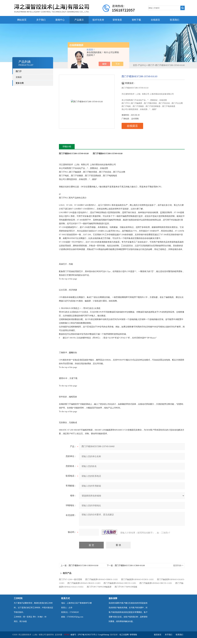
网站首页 (21, 20)
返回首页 (157, 635)
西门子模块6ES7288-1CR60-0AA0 (130, 565)
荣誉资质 (117, 20)
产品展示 (79, 20)
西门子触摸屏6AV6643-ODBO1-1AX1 (101, 579)
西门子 (19, 71)
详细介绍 (66, 146)
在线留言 (155, 20)
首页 (135, 65)
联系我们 (174, 20)
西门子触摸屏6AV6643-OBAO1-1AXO (83, 583)
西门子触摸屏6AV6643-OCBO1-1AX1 (137, 579)
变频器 (19, 77)
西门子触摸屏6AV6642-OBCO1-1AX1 (155, 583)
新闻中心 (60, 20)
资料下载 (136, 20)
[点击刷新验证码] (109, 532)
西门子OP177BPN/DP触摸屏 (99, 587)
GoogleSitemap (103, 635)
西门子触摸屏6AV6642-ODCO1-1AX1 (120, 583)
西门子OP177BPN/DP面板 (126, 587)
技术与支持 (98, 20)
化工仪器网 (124, 635)
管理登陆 (133, 635)
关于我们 (41, 20)
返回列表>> (178, 565)
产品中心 (142, 65)
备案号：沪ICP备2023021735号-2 (83, 635)
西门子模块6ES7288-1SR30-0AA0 (83, 565)
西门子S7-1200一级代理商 (70, 579)
